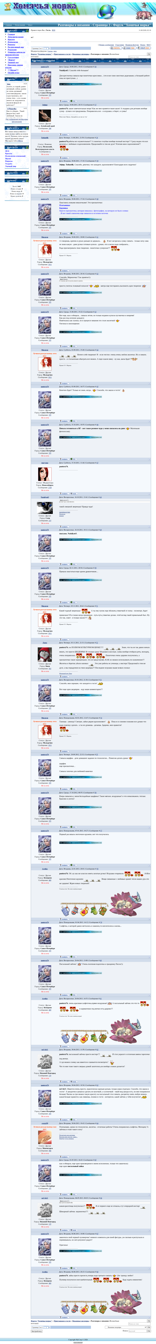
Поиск (142, 45)
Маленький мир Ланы (65, 673)
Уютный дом (13, 62)
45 (97, 386)
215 (50, 520)
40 (97, 199)
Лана (45, 642)
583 (50, 668)
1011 (50, 264)
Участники (119, 45)
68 (97, 1272)
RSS (53, 30)
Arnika (45, 868)
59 (101, 922)
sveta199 (45, 1123)
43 (95, 312)
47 (97, 463)
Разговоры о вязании (100, 54)
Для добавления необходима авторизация (16, 120)
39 (97, 161)
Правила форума (132, 45)
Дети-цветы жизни (16, 37)
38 (97, 137)
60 (101, 960)
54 (101, 718)
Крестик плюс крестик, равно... (68, 1137)
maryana (44, 462)
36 (95, 66)
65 (95, 1160)
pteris (55, 51)
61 (101, 998)
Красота (11, 39)
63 (97, 1085)
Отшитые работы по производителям (15, 53)
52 (97, 642)
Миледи (44, 237)
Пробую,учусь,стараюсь (66, 1138)
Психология (13, 42)
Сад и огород (13, 57)
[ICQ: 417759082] (73, 101)
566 (50, 1150)
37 (95, 105)
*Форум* (11, 60)
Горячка (50, 51)
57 (101, 831)
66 (101, 1198)
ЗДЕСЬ (20, 141)
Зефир (44, 104)
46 (97, 424)
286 (50, 128)
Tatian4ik (44, 137)
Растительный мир (16, 47)
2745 (50, 487)
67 (97, 1234)
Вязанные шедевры (80, 54)
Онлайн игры (13, 72)
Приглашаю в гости (62, 54)
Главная (9, 25)
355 (50, 95)
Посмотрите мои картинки (67, 1135)
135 (50, 1075)
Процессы (62, 514)
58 (97, 869)
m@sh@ (45, 1049)
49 (101, 530)
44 (97, 350)
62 (97, 1049)
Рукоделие (12, 49)
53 (101, 680)
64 (97, 1123)
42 (97, 274)
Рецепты (11, 44)
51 (97, 606)
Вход (30, 25)
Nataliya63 (45, 497)
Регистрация (20, 25)
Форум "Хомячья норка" (41, 54)
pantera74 (45, 66)
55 (97, 754)
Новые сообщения (106, 45)
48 (101, 497)
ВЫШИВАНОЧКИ (64, 512)
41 (97, 237)
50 (95, 568)
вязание (61, 516)
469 (50, 880)
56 (95, 792)
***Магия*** (13, 70)
